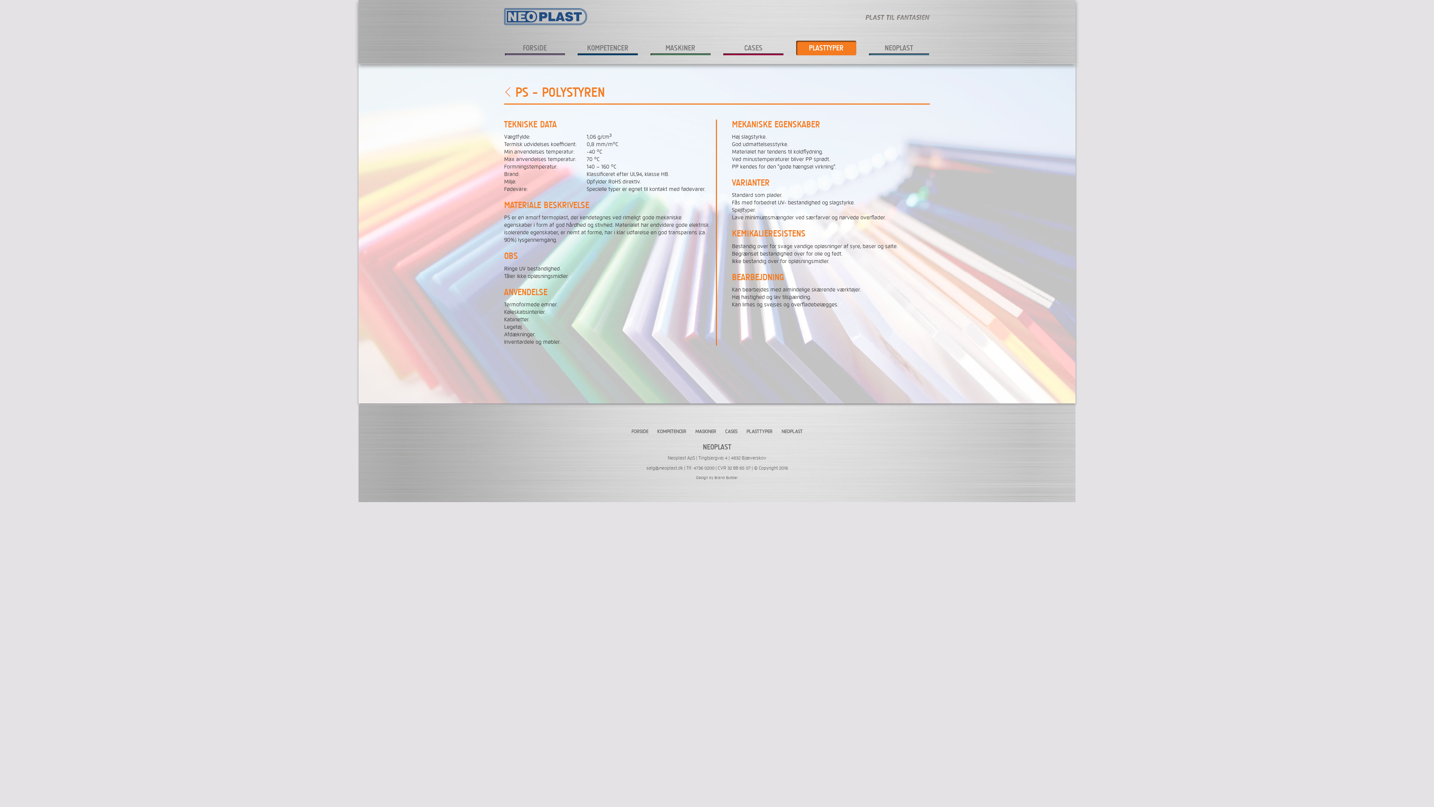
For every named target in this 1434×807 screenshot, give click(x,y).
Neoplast (899, 48)
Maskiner (680, 48)
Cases (753, 48)
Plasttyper (826, 48)
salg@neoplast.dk (664, 468)
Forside (535, 48)
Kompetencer (607, 48)
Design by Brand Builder (717, 477)
